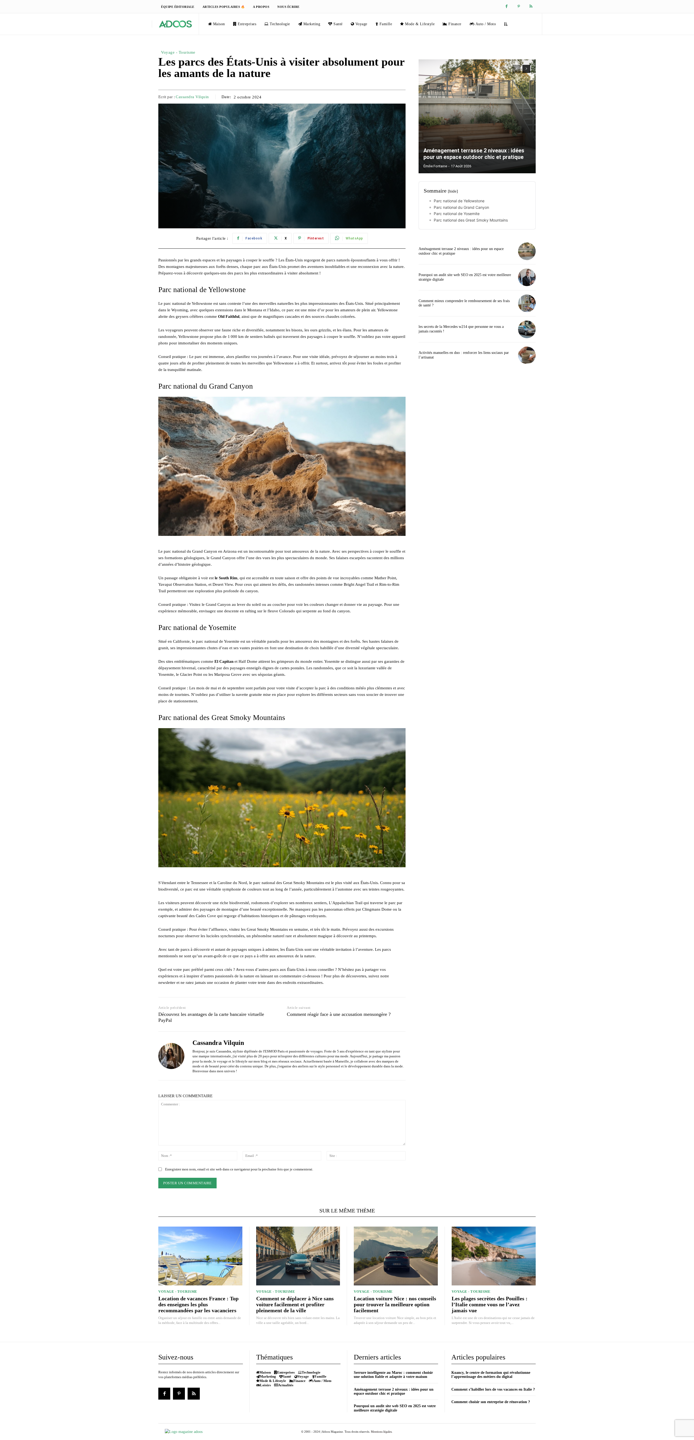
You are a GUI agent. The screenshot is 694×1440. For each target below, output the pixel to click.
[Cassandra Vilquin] (171, 1056)
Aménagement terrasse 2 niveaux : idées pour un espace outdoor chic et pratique (473, 153)
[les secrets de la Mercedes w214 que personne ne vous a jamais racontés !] (527, 329)
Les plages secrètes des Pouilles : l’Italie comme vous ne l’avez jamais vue (490, 1304)
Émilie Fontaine (435, 166)
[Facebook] (506, 6)
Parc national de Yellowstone (459, 201)
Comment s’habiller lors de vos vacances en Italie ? (493, 1389)
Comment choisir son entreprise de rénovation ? (490, 1402)
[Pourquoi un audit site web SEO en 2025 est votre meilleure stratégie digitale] (527, 277)
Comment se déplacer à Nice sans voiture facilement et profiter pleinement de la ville (295, 1304)
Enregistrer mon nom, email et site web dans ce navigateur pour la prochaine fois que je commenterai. (239, 1169)
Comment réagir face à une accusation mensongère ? (339, 1014)
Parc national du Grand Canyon (461, 207)
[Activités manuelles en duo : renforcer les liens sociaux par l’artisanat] (527, 355)
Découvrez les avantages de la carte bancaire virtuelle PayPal (211, 1017)
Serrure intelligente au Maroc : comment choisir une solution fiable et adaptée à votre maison (393, 1375)
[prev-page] (516, 69)
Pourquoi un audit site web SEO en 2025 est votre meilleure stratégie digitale (395, 1408)
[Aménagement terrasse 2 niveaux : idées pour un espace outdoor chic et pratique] (477, 116)
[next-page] (526, 69)
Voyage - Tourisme (178, 52)
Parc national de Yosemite (457, 213)
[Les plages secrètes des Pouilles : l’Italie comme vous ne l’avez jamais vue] (494, 1256)
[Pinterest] (518, 6)
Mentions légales (381, 1431)
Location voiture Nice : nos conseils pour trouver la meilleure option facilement (395, 1304)
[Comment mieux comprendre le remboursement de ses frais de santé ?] (527, 303)
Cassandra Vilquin (192, 97)
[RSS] (531, 6)
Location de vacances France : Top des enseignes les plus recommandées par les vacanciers (198, 1304)
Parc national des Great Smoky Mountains (471, 220)
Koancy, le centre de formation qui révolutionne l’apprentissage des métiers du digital (490, 1375)
